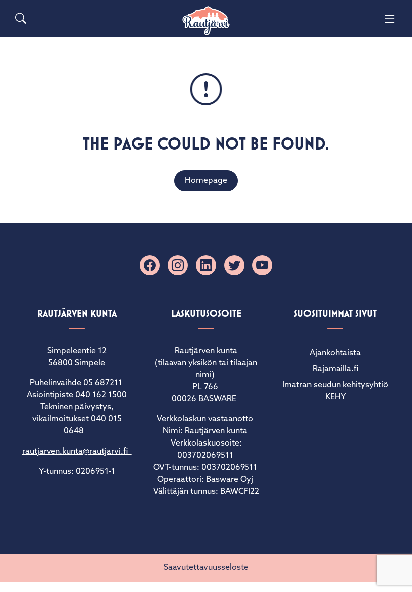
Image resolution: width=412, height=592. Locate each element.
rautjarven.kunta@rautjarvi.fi (77, 452)
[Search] (20, 18)
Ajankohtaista (335, 353)
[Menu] (390, 19)
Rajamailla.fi (335, 369)
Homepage (206, 181)
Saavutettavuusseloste (206, 568)
